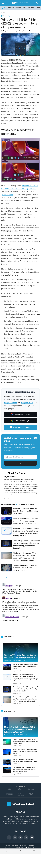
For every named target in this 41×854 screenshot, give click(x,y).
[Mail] (15, 837)
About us (7, 845)
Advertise (15, 845)
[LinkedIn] (9, 498)
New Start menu (29, 8)
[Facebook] (9, 837)
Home (3, 12)
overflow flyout (7, 194)
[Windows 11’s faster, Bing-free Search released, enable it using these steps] (6, 511)
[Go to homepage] (7, 851)
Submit (20, 463)
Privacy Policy (19, 847)
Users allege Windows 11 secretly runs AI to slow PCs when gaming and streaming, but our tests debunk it (25, 689)
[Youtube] (32, 837)
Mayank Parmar (8, 31)
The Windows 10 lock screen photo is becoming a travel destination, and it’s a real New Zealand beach (24, 769)
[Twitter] (6, 498)
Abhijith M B (7, 660)
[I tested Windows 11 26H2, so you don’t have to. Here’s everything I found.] (6, 567)
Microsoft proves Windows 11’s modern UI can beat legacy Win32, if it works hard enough (25, 520)
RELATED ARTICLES (8, 504)
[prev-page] (3, 577)
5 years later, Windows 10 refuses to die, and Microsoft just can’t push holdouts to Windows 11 (25, 751)
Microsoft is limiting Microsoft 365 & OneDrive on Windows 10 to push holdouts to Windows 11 (19, 729)
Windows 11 (5, 16)
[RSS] (20, 837)
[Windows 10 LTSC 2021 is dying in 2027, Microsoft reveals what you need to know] (7, 762)
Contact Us (23, 845)
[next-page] (6, 577)
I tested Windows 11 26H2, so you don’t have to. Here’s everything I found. (25, 567)
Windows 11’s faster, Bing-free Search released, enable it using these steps (25, 510)
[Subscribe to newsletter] (34, 851)
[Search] (37, 3)
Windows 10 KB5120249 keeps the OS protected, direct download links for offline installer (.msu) (25, 741)
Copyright (31, 845)
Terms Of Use (9, 847)
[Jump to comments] (20, 851)
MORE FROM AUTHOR (26, 504)
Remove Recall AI (14, 8)
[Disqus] (20, 608)
